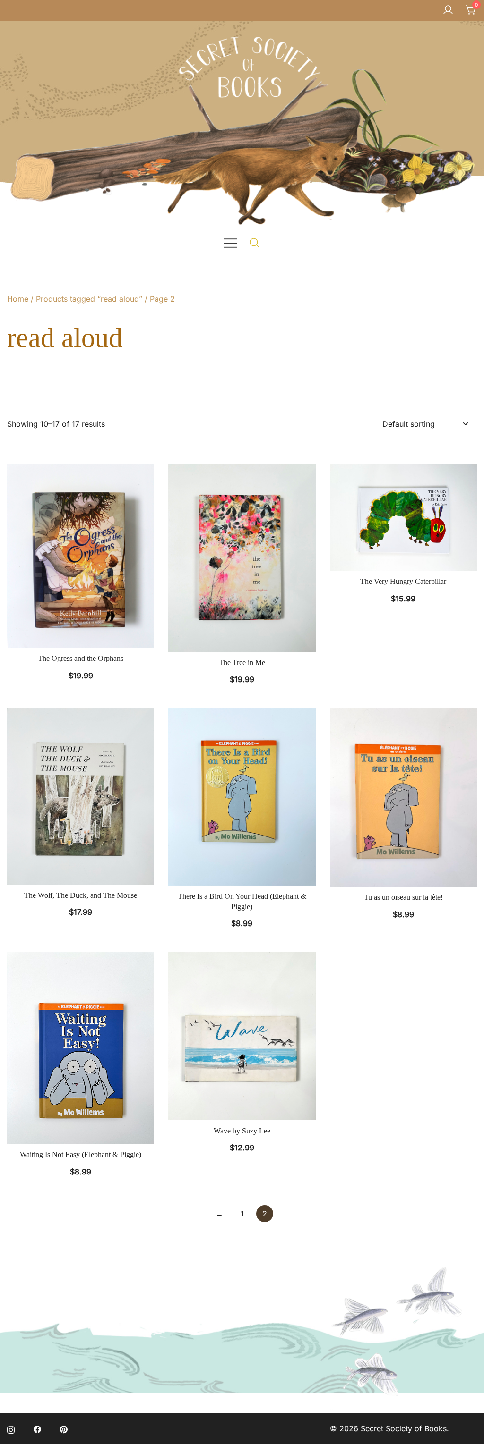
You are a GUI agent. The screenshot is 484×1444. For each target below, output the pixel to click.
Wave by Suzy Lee (242, 1131)
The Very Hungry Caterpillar (403, 581)
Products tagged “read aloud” (89, 299)
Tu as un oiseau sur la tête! (403, 897)
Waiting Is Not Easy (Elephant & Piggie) (80, 1154)
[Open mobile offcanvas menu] (230, 242)
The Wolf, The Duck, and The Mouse (80, 895)
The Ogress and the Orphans (80, 658)
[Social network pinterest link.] (64, 1428)
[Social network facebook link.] (37, 1428)
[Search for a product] (254, 242)
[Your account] (448, 10)
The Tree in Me (242, 663)
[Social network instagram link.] (11, 1428)
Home (17, 299)
